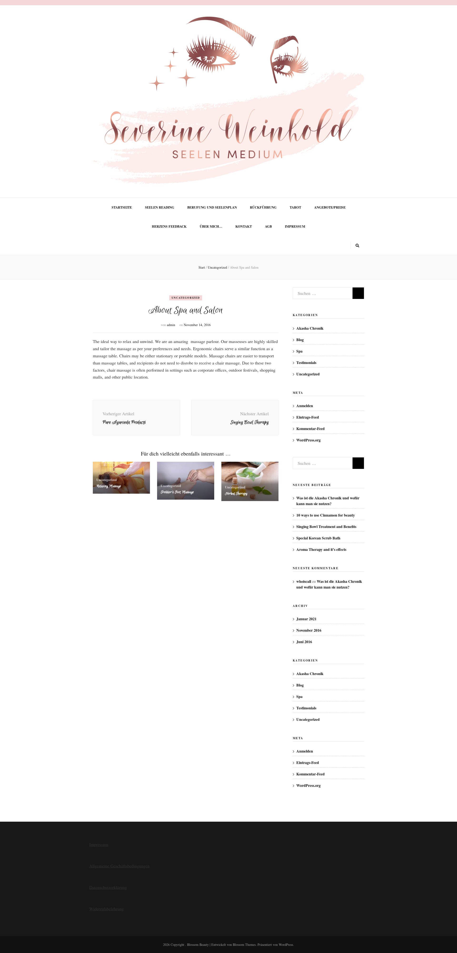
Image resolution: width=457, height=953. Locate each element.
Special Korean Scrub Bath (318, 538)
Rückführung (263, 207)
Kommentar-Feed (310, 428)
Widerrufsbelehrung (106, 909)
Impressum (295, 226)
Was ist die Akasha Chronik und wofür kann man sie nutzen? (327, 500)
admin (171, 325)
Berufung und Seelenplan (212, 207)
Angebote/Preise (330, 207)
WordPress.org (308, 440)
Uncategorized (186, 298)
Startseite (122, 207)
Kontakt (243, 226)
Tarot (295, 207)
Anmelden (304, 405)
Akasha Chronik (309, 328)
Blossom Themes (244, 944)
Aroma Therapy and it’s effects (321, 549)
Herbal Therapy (236, 493)
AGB (268, 226)
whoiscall (303, 581)
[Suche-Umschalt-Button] (357, 245)
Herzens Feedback (169, 226)
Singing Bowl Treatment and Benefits (326, 526)
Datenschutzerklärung (108, 887)
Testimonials (306, 362)
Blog (300, 339)
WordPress (286, 944)
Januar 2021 (306, 618)
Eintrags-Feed (307, 417)
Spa (299, 351)
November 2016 (308, 630)
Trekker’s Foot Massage (177, 492)
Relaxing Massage (108, 486)
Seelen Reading (159, 207)
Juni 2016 (304, 641)
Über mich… (211, 226)
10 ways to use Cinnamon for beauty (325, 515)
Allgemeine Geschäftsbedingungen (119, 866)
